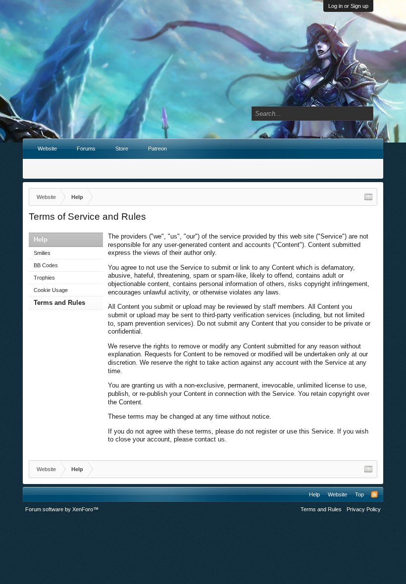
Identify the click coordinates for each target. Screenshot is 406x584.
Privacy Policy (364, 509)
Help (314, 494)
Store (121, 148)
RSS (374, 494)
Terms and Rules (59, 302)
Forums (86, 148)
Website (47, 148)
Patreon (157, 148)
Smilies (42, 253)
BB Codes (46, 265)
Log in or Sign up (348, 6)
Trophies (44, 278)
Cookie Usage (51, 290)
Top (359, 494)
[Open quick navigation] (368, 197)
